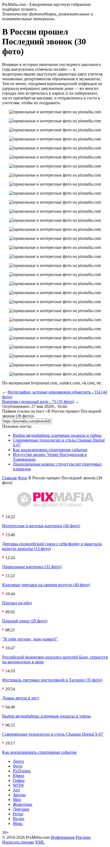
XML (40, 842)
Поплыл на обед (17, 603)
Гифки (19, 780)
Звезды (19, 795)
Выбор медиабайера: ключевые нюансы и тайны (57, 435)
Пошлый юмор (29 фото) (24, 621)
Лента (18, 761)
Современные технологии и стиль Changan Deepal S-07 (52, 734)
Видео (18, 818)
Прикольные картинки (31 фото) (31, 566)
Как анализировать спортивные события (50, 449)
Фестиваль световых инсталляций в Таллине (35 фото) (52, 680)
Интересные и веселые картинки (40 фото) (41, 525)
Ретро (18, 814)
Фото (22, 478)
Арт (16, 790)
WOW (18, 785)
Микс (18, 823)
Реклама (83, 837)
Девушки (21, 809)
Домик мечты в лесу (20, 698)
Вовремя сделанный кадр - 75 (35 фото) (38, 401)
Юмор (18, 775)
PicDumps (21, 771)
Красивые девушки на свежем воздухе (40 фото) (46, 584)
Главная (9, 478)
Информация (62, 837)
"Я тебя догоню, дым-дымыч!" (30, 639)
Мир (17, 799)
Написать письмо (18, 842)
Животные (22, 804)
